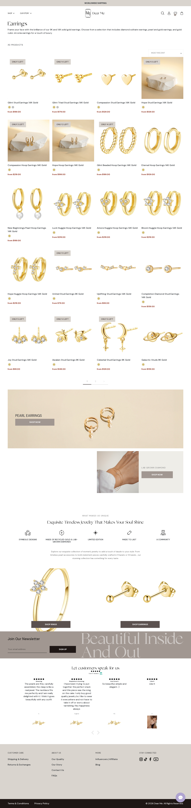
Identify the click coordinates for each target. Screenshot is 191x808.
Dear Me (158, 803)
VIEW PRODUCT (28, 95)
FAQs (54, 775)
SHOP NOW (34, 422)
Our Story (57, 764)
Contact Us (58, 770)
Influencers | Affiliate (107, 759)
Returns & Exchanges (19, 764)
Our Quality (58, 759)
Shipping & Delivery (18, 759)
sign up (63, 649)
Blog (98, 764)
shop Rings (51, 624)
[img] (95, 671)
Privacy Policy (41, 803)
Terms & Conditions (18, 803)
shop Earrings (140, 624)
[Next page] (104, 381)
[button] (162, 13)
